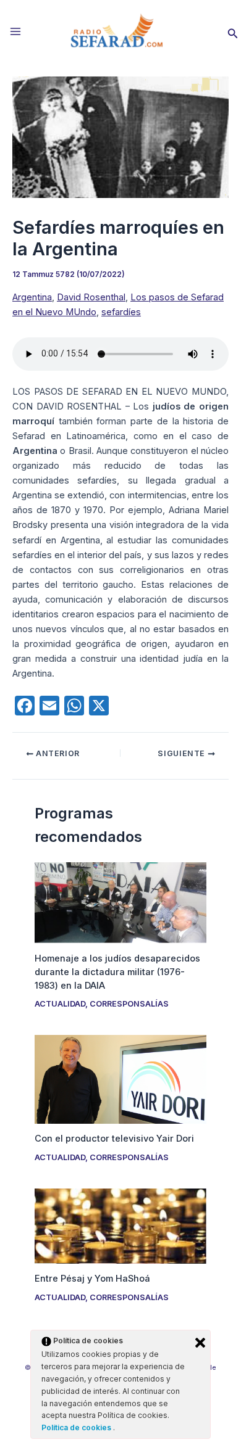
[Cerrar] (200, 1343)
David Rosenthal (91, 297)
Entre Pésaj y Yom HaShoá (92, 1278)
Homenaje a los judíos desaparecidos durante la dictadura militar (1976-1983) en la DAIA (117, 972)
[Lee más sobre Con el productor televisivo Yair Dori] (120, 1078)
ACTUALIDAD (60, 1003)
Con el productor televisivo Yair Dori (114, 1138)
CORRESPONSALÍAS (129, 1003)
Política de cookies (77, 1427)
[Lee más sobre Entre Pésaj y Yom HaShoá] (120, 1225)
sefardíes (121, 312)
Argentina (32, 297)
